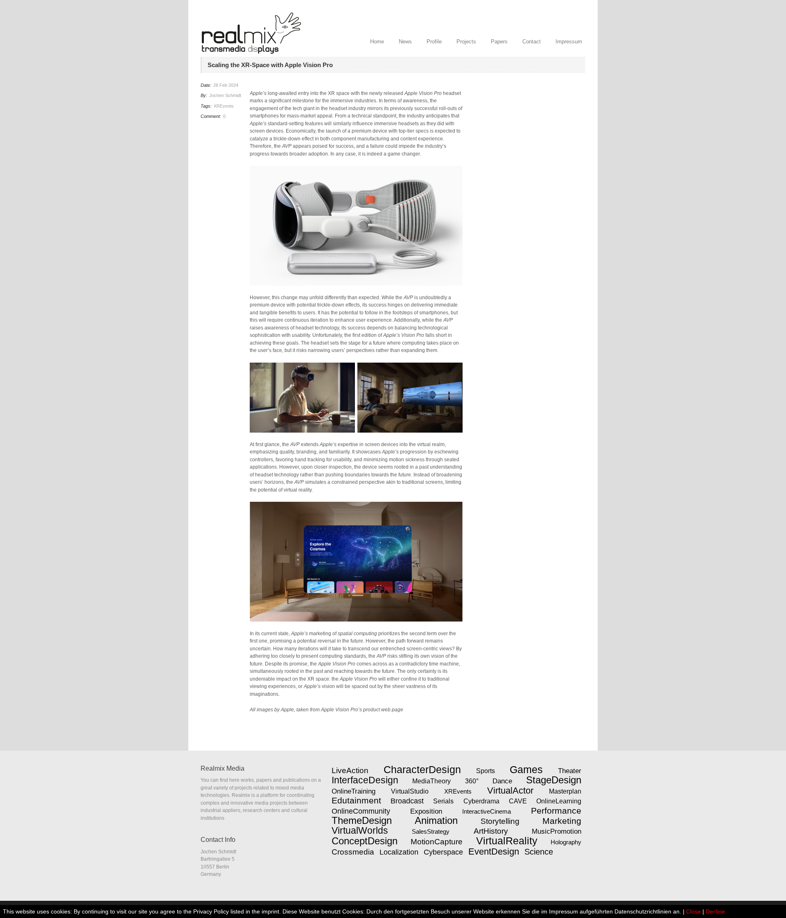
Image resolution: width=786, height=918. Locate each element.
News (405, 41)
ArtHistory (491, 831)
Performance (556, 810)
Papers (499, 41)
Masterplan (565, 791)
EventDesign (493, 851)
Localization (398, 852)
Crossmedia (353, 852)
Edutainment (356, 800)
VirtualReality (507, 840)
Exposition (426, 811)
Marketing (561, 821)
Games (526, 769)
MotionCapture (437, 841)
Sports (485, 770)
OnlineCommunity (361, 811)
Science (538, 851)
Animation (436, 820)
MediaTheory (431, 781)
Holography (566, 842)
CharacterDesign (422, 769)
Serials (443, 801)
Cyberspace (443, 852)
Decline (715, 911)
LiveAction (350, 770)
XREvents (224, 106)
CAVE (518, 801)
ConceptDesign (365, 841)
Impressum (569, 41)
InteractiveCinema (486, 811)
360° (472, 781)
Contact (531, 41)
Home (377, 41)
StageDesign (553, 780)
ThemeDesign (362, 820)
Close (693, 911)
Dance (502, 781)
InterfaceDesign (365, 780)
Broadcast (407, 801)
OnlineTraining (353, 791)
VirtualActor (510, 790)
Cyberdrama (481, 801)
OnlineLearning (558, 801)
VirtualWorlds (360, 830)
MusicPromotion (556, 831)
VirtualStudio (410, 791)
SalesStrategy (430, 831)
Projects (466, 41)
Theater (569, 771)
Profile (434, 41)
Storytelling (500, 821)
